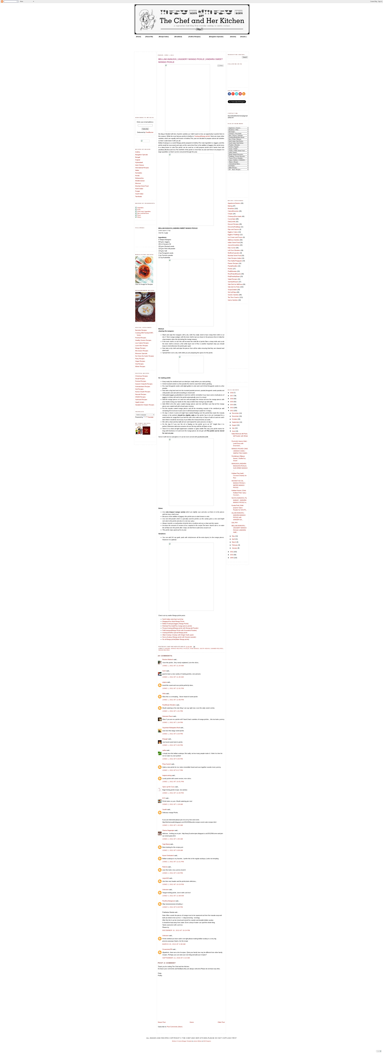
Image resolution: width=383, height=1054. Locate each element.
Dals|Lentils (231, 221)
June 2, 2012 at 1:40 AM (172, 825)
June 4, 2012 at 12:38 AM (173, 896)
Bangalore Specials (141, 154)
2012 (232, 410)
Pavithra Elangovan (168, 901)
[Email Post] (193, 646)
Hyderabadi (139, 162)
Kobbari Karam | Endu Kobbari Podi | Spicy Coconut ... (239, 493)
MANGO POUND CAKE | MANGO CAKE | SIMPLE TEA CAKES (240, 451)
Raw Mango (194, 648)
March (234, 542)
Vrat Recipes (139, 364)
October (235, 419)
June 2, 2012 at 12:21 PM (173, 861)
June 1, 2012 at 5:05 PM (172, 759)
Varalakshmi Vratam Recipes (144, 405)
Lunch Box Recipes (141, 345)
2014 (232, 404)
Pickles (186, 648)
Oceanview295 (167, 949)
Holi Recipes (139, 389)
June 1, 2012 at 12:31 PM (173, 688)
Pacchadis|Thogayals (235, 261)
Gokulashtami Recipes (142, 386)
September (235, 422)
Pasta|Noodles (232, 266)
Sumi (164, 671)
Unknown (165, 889)
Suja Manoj (166, 844)
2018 (232, 392)
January (235, 548)
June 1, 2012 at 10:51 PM (173, 781)
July (233, 428)
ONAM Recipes (140, 397)
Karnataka (138, 173)
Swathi (164, 809)
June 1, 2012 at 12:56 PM (173, 700)
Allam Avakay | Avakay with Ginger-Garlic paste (178, 635)
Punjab (137, 191)
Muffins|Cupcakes (234, 253)
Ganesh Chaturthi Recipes (144, 384)
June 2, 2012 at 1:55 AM (172, 839)
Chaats (230, 214)
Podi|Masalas (232, 271)
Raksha (164, 867)
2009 (232, 558)
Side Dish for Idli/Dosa (235, 284)
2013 (232, 407)
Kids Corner (232, 248)
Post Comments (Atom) (174, 1027)
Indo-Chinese (139, 165)
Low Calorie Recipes (142, 343)
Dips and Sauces (233, 229)
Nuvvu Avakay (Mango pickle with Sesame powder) (179, 637)
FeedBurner (149, 132)
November (235, 416)
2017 (232, 395)
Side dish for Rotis (234, 287)
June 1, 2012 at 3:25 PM (172, 734)
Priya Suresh (166, 764)
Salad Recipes (232, 279)
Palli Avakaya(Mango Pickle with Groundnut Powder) (179, 630)
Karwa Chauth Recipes (142, 391)
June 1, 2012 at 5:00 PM (172, 745)
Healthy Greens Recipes (143, 340)
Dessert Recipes (233, 224)
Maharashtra (139, 178)
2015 (232, 401)
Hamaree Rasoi (167, 716)
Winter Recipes (140, 366)
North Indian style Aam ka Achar (172, 619)
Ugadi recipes (139, 402)
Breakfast (231, 208)
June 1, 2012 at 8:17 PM (172, 770)
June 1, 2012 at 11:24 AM (173, 665)
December (235, 413)
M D (163, 798)
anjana (164, 682)
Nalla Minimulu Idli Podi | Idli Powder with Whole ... (240, 436)
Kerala (137, 175)
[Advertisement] (191, 44)
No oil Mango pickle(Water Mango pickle (175, 639)
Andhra (137, 152)
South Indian (139, 194)
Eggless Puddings (234, 234)
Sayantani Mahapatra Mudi (171, 727)
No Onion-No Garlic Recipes (144, 356)
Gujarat (137, 160)
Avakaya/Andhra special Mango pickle (174, 632)
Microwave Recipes (141, 351)
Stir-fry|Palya (232, 292)
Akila (164, 693)
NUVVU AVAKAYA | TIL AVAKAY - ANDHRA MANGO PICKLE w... (239, 500)
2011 (231, 552)
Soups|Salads (232, 289)
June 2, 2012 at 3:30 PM (172, 873)
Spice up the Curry (168, 787)
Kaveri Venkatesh (168, 855)
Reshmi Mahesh (167, 659)
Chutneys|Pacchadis (234, 216)
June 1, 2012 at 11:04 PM (173, 793)
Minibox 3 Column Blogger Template (182, 1041)
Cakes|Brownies (233, 211)
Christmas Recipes (141, 376)
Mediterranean (140, 181)
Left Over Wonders (234, 250)
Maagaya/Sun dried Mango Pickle (173, 621)
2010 (232, 555)
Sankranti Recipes (141, 399)
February (235, 545)
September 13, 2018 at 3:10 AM (176, 958)
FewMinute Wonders (169, 705)
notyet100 (165, 878)
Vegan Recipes (140, 361)
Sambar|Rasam (233, 282)
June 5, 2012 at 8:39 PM (172, 907)
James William (198, 1041)
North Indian (139, 188)
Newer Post (162, 1022)
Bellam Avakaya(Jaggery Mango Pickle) (175, 623)
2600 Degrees (207, 1041)
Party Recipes (140, 358)
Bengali (137, 157)
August (234, 425)
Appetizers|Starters (234, 203)
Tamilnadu (138, 196)
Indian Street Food (234, 242)
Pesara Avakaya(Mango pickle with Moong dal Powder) (180, 628)
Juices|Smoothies (233, 245)
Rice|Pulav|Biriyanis (234, 274)
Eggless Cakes (233, 232)
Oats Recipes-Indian (234, 258)
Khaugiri (165, 739)
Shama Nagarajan (168, 830)
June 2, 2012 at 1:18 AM (172, 804)
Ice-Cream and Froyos (235, 237)
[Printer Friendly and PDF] (220, 66)
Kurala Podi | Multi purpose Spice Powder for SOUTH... (239, 508)
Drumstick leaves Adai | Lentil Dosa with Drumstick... (239, 443)
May (233, 536)
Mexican (138, 183)
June (233, 431)
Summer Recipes (217, 648)
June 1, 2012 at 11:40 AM (173, 677)
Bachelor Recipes (141, 330)
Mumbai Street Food (142, 186)
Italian (137, 170)
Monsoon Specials (141, 353)
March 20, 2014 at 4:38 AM (174, 944)
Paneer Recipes (233, 263)
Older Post (221, 1022)
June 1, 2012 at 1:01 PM (172, 711)
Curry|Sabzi (232, 219)
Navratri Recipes (140, 394)
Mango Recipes (140, 348)
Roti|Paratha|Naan (234, 276)
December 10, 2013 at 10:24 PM (176, 930)
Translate (150, 417)
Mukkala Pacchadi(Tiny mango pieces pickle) (177, 626)
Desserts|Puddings (234, 227)
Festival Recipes (140, 338)
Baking (230, 206)
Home (192, 1022)
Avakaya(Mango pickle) (202, 136)
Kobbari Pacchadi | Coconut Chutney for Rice (239, 475)
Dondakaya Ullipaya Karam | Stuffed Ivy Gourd (239, 458)
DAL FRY (235, 522)
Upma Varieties (233, 300)
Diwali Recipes (140, 378)
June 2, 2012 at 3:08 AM (172, 850)
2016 (232, 398)
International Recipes (142, 168)
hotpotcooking (166, 775)
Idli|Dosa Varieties (233, 240)
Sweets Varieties (233, 295)
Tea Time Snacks (233, 297)
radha (164, 750)
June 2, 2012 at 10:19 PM (173, 884)
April (233, 539)
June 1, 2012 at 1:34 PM (172, 722)
